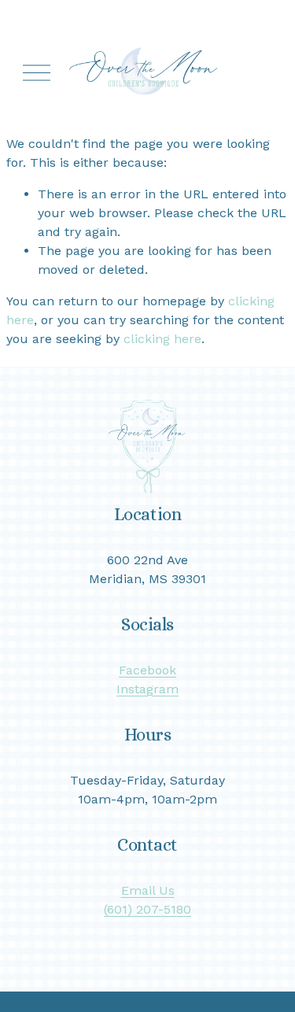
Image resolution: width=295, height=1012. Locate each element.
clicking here (162, 338)
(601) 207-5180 (147, 909)
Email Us (148, 890)
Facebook (147, 670)
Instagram (147, 688)
